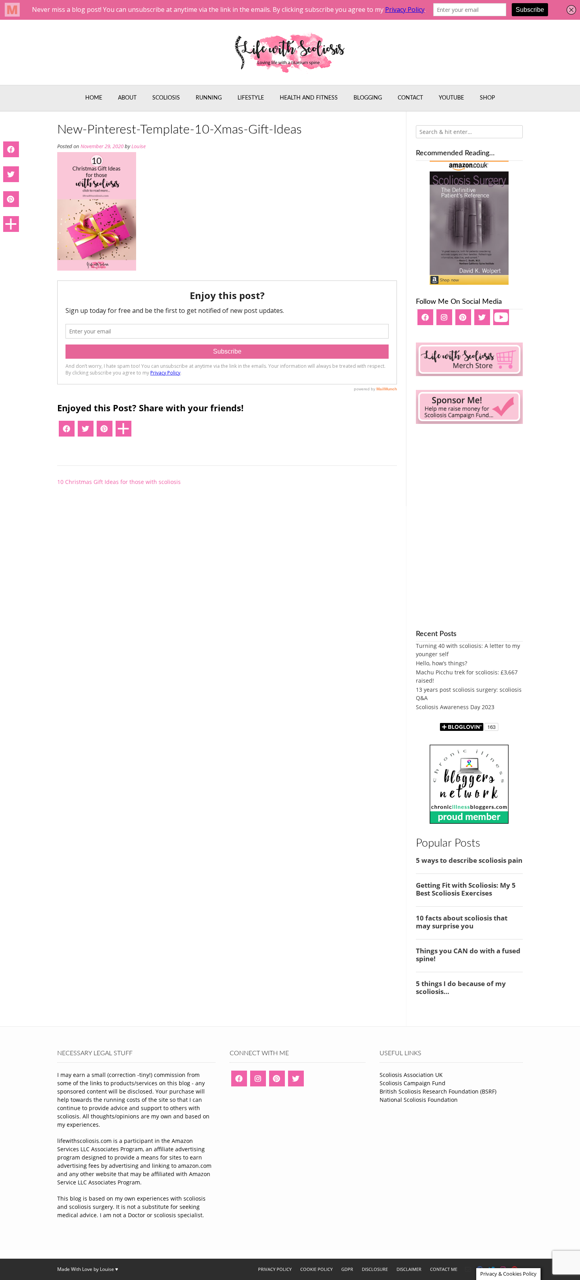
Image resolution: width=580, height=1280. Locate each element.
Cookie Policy (316, 1269)
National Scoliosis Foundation (419, 1099)
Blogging (368, 98)
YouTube (451, 98)
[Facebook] (66, 431)
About (127, 98)
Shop (487, 98)
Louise (138, 146)
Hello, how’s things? (441, 663)
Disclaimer (409, 1269)
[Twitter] (85, 431)
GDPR (347, 1269)
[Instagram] (444, 320)
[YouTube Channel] (501, 320)
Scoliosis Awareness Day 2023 (455, 707)
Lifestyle (251, 98)
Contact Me (443, 1269)
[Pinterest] (104, 431)
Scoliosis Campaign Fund (412, 1083)
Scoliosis (166, 98)
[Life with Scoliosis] (290, 52)
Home (93, 98)
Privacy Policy (275, 1269)
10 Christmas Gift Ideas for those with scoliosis (119, 482)
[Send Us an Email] (467, 1269)
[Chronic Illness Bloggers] (469, 821)
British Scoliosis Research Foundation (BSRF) (438, 1091)
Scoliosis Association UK (411, 1075)
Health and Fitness (309, 98)
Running (209, 98)
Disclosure (375, 1269)
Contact (410, 98)
